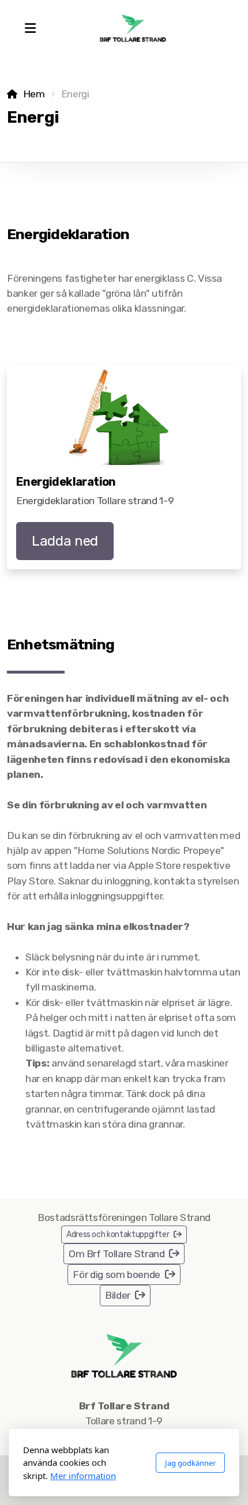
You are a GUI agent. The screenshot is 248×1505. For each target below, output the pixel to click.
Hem (34, 94)
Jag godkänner (190, 1463)
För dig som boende (116, 1274)
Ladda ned (65, 541)
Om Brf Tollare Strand (117, 1254)
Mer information (83, 1475)
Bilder (117, 1295)
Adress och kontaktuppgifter (118, 1234)
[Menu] (30, 28)
